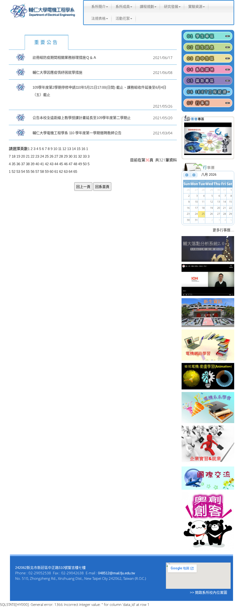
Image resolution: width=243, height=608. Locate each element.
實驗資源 (195, 7)
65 (75, 171)
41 (42, 164)
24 (42, 156)
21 (28, 156)
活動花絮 (123, 18)
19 (18, 156)
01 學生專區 (201, 36)
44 (56, 164)
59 (47, 171)
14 (74, 149)
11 (59, 149)
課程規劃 (147, 7)
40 (37, 164)
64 (70, 171)
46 (66, 164)
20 (23, 156)
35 (13, 164)
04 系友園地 (201, 70)
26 (51, 156)
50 (85, 164)
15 (78, 149)
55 (28, 171)
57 (37, 171)
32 (80, 156)
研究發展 (171, 7)
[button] (187, 140)
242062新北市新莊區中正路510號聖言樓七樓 (50, 568)
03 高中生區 (201, 58)
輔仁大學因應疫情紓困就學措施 (57, 72)
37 (23, 164)
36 (18, 164)
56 (32, 171)
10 (55, 149)
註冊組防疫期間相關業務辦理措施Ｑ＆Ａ (65, 57)
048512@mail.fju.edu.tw (116, 573)
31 (75, 156)
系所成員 (123, 7)
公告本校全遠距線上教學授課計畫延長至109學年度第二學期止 (82, 118)
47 (70, 164)
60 (51, 171)
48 (75, 164)
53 (18, 171)
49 (80, 164)
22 (32, 156)
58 (42, 171)
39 (32, 164)
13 (69, 149)
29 (66, 156)
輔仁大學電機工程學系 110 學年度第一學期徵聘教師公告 (77, 133)
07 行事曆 (198, 103)
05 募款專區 (201, 81)
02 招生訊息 (201, 47)
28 (61, 156)
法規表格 (98, 18)
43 (51, 164)
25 (47, 156)
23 (37, 156)
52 (13, 171)
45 (61, 164)
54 (23, 171)
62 (61, 171)
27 (56, 156)
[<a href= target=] (208, 140)
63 (66, 171)
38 (28, 164)
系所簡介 (98, 7)
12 (64, 149)
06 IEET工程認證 (207, 92)
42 (47, 164)
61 (56, 171)
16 (83, 149)
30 (70, 156)
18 (13, 156)
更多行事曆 (221, 230)
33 (85, 156)
